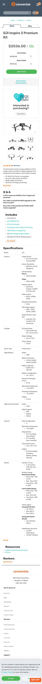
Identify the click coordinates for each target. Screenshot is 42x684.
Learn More (21, 114)
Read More (7, 186)
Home (13, 20)
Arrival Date (21, 53)
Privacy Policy (7, 672)
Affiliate (6, 651)
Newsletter (7, 602)
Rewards (7, 642)
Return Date (21, 60)
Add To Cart (21, 72)
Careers (6, 606)
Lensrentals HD (9, 629)
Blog (5, 598)
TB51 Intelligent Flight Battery (19, 234)
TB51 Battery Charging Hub (16, 231)
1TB (13, 221)
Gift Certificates (9, 625)
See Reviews (7, 562)
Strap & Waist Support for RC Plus (20, 227)
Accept (11, 678)
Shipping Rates (21, 83)
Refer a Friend (8, 646)
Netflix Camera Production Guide (16, 550)
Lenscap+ (7, 638)
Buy (30, 26)
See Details (11, 241)
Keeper (6, 633)
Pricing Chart (21, 81)
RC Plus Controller (13, 224)
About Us (7, 593)
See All (5, 540)
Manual (7, 552)
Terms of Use (8, 611)
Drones (29, 20)
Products (21, 20)
